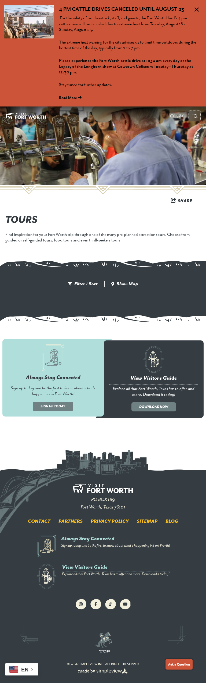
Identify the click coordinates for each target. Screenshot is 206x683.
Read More (68, 98)
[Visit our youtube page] (125, 604)
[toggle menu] (195, 116)
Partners (70, 521)
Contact (39, 521)
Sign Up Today (53, 406)
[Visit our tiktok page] (110, 604)
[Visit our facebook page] (95, 604)
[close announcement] (196, 10)
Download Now (153, 407)
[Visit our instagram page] (81, 604)
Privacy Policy (110, 521)
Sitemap (147, 521)
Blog (171, 521)
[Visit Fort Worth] (25, 115)
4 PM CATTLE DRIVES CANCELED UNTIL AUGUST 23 (121, 9)
